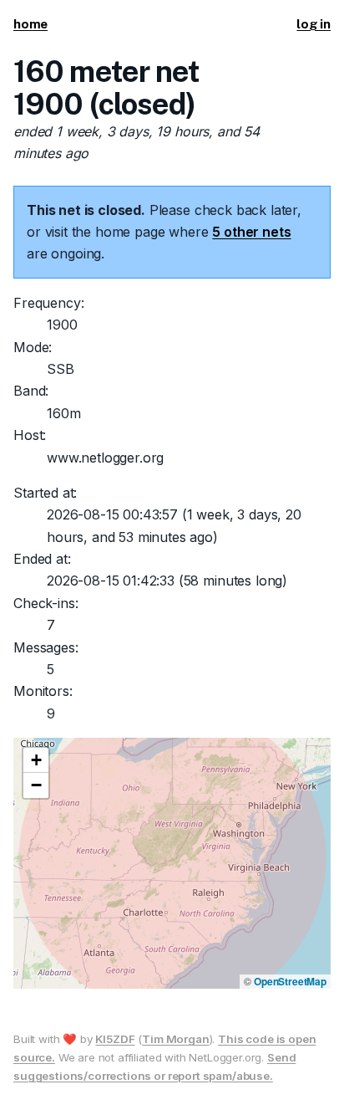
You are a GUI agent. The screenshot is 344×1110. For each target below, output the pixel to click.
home (30, 24)
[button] (35, 760)
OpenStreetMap (290, 981)
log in (313, 24)
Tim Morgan (175, 1039)
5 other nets (251, 231)
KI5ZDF (114, 1039)
